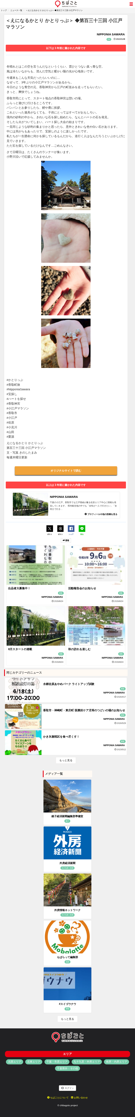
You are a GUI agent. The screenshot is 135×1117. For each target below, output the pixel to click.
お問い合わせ (80, 1097)
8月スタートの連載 (20, 649)
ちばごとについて (59, 1097)
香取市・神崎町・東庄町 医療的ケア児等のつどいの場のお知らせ (84, 710)
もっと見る (65, 760)
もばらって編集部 (67, 957)
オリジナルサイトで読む (66, 470)
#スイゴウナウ (67, 1004)
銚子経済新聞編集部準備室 (67, 816)
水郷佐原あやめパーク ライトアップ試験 (68, 684)
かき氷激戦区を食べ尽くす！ (61, 736)
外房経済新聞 (67, 863)
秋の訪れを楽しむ (79, 649)
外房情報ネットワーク (67, 910)
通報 (67, 540)
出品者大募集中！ (19, 588)
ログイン (68, 1088)
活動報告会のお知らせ (82, 588)
